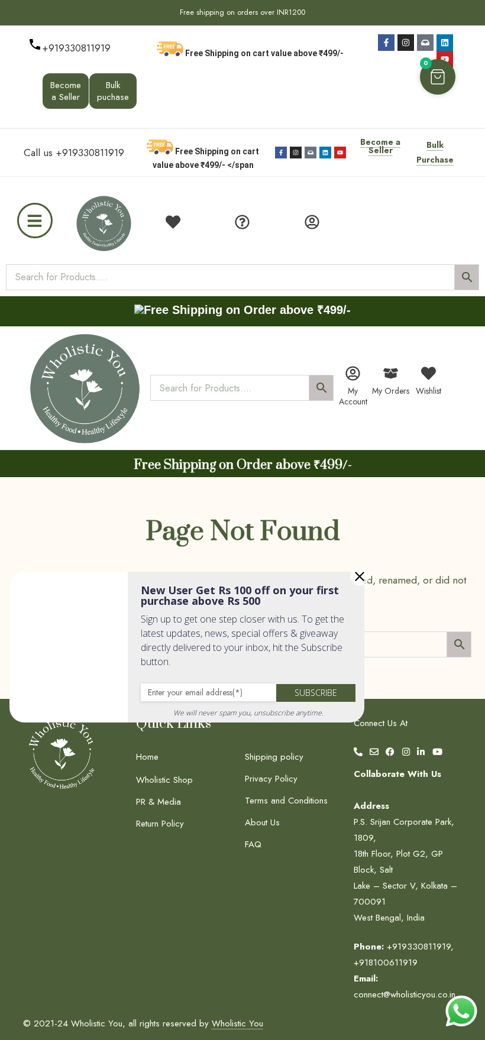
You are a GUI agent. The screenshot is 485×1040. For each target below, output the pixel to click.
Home (147, 756)
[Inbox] (425, 42)
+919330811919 (76, 48)
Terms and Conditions (286, 800)
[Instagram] (405, 42)
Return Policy (160, 823)
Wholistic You (237, 1023)
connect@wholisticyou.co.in (404, 994)
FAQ (253, 844)
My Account (353, 396)
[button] (437, 77)
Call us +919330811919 (74, 152)
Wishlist (428, 391)
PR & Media (158, 801)
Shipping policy (274, 756)
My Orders (390, 391)
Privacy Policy (271, 778)
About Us (262, 822)
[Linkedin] (444, 42)
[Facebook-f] (386, 42)
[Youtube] (444, 59)
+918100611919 (386, 962)
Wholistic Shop (164, 779)
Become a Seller (65, 91)
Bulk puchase (113, 91)
